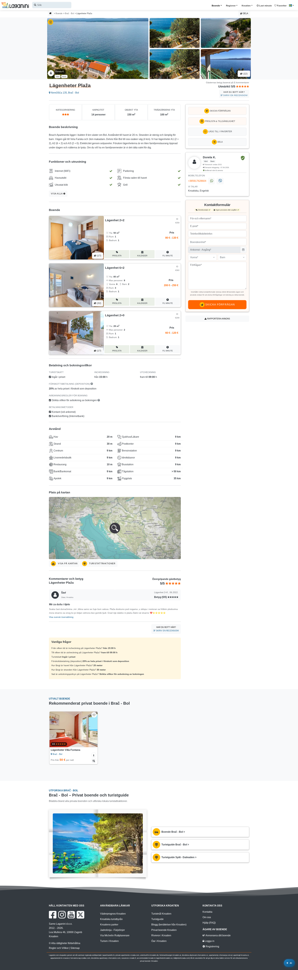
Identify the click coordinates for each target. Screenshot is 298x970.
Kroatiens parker (109, 924)
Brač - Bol (69, 13)
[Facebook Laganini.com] (52, 914)
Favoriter (281, 5)
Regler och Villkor (59, 948)
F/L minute (168, 256)
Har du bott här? (235, 93)
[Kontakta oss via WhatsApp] (211, 181)
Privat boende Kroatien (164, 930)
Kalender (142, 256)
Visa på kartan (67, 563)
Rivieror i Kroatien (161, 935)
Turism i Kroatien (109, 941)
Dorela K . (60, 71)
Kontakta (207, 912)
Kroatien (246, 5)
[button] (115, 528)
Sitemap (75, 948)
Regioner (231, 5)
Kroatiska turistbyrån (111, 919)
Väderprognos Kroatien (113, 913)
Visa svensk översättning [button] (61, 617)
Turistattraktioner (101, 563)
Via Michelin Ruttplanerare (114, 935)
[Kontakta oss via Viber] (220, 181)
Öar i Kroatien (159, 941)
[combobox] (51, 5)
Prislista (117, 256)
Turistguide (157, 919)
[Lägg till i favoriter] (94, 715)
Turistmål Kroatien (161, 913)
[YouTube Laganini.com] (71, 914)
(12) (245, 74)
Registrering (212, 946)
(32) (98, 303)
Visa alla (57, 193)
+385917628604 (197, 181)
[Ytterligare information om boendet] (93, 754)
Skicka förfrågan (219, 111)
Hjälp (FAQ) (209, 922)
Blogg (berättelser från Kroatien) (168, 924)
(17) (98, 255)
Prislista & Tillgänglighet (219, 121)
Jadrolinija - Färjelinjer (112, 930)
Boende (216, 5)
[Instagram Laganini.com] (62, 914)
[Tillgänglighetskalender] (93, 760)
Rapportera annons (218, 319)
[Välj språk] (292, 5)
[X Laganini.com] (80, 914)
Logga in (209, 941)
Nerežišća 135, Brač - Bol (64, 92)
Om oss (207, 917)
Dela (245, 13)
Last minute (265, 5)
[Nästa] (92, 729)
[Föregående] (55, 729)
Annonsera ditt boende (218, 935)
